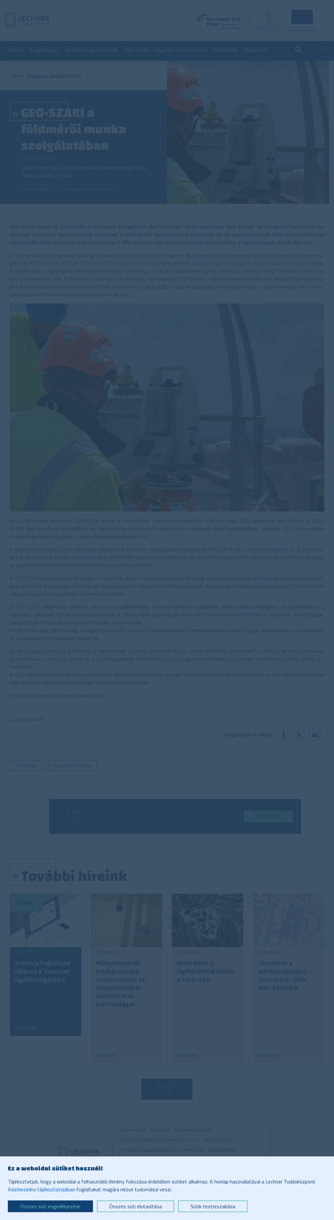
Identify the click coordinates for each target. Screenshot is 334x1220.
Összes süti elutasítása (135, 1206)
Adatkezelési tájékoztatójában (41, 1189)
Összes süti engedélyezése (50, 1206)
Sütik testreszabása (212, 1206)
